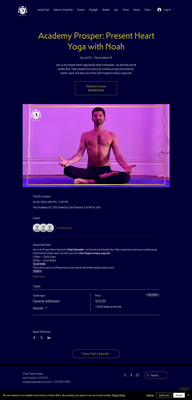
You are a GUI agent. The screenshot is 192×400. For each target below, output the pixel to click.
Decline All (164, 395)
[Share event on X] (41, 337)
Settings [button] (150, 395)
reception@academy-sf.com (36, 381)
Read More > (39, 276)
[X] (125, 375)
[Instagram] (137, 375)
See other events (96, 90)
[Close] (188, 395)
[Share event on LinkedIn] (49, 337)
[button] (43, 10)
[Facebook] (131, 375)
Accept (179, 395)
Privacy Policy (118, 395)
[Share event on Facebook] (34, 337)
